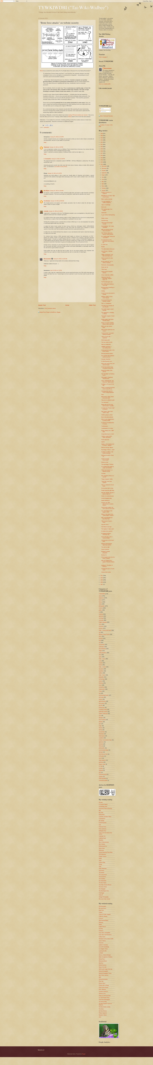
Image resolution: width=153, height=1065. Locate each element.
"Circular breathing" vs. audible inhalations (106, 202)
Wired (41, 70)
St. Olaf (100, 766)
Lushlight (101, 952)
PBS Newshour (102, 854)
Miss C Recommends (104, 842)
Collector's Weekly (103, 916)
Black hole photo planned (107, 417)
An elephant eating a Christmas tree (106, 534)
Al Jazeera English (103, 804)
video (100, 604)
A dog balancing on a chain (107, 434)
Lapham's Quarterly (103, 944)
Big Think (101, 812)
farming (100, 729)
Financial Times (102, 826)
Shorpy (100, 864)
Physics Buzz (102, 983)
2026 (101, 133)
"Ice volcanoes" (105, 402)
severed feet (102, 731)
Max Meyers (47, 190)
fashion (100, 664)
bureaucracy (101, 707)
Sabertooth (103, 212)
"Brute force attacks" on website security (106, 470)
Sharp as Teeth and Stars (105, 995)
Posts (102, 108)
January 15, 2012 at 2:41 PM (57, 136)
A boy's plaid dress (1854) (107, 275)
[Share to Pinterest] (52, 125)
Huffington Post (102, 830)
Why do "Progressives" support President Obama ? (107, 562)
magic (100, 725)
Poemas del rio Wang (104, 985)
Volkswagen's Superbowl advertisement (107, 378)
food (100, 640)
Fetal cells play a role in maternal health (106, 537)
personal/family (102, 648)
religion (100, 650)
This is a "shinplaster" (106, 303)
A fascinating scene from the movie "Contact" (108, 558)
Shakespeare (102, 735)
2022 (101, 142)
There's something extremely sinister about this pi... (108, 388)
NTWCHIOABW (102, 778)
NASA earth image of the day (105, 969)
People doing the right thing (107, 490)
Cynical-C (101, 918)
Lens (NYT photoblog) (104, 946)
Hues (102, 394)
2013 (101, 162)
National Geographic (103, 971)
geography (101, 677)
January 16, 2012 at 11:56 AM (60, 258)
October (104, 170)
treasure (101, 699)
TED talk (101, 746)
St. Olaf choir (104, 244)
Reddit (100, 858)
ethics (100, 636)
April (103, 183)
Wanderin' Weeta (103, 1015)
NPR (100, 977)
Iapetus (103, 441)
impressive (101, 597)
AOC (100, 772)
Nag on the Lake (102, 967)
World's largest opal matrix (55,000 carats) (107, 320)
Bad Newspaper (102, 906)
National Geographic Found (105, 973)
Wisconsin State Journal (104, 899)
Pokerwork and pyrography (107, 265)
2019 (101, 148)
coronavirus (101, 687)
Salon (100, 860)
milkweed (101, 770)
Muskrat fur (104, 555)
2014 (101, 159)
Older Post (92, 305)
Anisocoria (103, 207)
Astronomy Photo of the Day (105, 808)
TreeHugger (101, 893)
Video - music (102, 658)
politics (100, 610)
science (100, 608)
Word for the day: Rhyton (107, 447)
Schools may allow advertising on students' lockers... (107, 504)
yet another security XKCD (61, 166)
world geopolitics (102, 652)
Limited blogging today (106, 498)
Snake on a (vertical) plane (107, 496)
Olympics (101, 717)
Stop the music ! (105, 524)
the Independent (102, 880)
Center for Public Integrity (105, 914)
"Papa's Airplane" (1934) (106, 479)
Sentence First (102, 993)
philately (101, 721)
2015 (101, 157)
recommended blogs (103, 750)
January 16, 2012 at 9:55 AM (57, 200)
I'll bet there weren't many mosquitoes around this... (107, 367)
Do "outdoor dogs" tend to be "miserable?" (108, 237)
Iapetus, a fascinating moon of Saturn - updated (107, 444)
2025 (101, 135)
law (99, 693)
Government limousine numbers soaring (106, 300)
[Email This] (46, 125)
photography (101, 606)
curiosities (101, 620)
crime (100, 660)
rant (100, 642)
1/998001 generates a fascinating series (106, 347)
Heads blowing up (105, 500)
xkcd (100, 1017)
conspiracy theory (103, 709)
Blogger (83, 1054)
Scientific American (103, 991)
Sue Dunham (47, 200)
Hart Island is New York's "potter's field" (107, 412)
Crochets (103, 473)
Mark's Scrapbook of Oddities (105, 957)
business (101, 628)
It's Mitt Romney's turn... (107, 361)
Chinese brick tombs (106, 572)
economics (101, 626)
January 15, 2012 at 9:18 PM (58, 158)
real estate (101, 697)
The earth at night (105, 547)
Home (67, 305)
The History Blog (103, 1001)
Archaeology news (103, 806)
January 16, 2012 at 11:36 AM (56, 211)
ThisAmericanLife (103, 774)
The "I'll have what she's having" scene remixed (107, 233)
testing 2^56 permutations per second (77, 115)
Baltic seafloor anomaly (106, 199)
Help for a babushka (106, 344)
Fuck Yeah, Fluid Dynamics (105, 934)
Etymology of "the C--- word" (108, 449)
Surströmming (104, 220)
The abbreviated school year (107, 249)
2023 (101, 140)
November (104, 168)
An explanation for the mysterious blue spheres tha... (107, 241)
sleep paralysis (102, 760)
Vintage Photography (103, 897)
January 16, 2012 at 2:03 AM (56, 190)
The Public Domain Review (105, 884)
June (103, 179)
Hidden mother (104, 218)
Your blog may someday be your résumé (107, 306)
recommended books (103, 695)
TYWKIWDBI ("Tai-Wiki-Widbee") (73, 7)
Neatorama (101, 733)
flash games (101, 703)
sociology (101, 618)
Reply (45, 142)
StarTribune (101, 870)
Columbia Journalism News (105, 816)
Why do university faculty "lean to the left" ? (107, 230)
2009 (101, 580)
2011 (101, 575)
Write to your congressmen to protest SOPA (107, 420)
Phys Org (101, 981)
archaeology (101, 679)
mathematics (102, 689)
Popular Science (102, 856)
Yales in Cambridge (105, 204)
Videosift (101, 895)
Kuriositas (101, 942)
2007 (101, 584)
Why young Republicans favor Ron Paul (107, 518)
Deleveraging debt (105, 340)
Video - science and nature (105, 630)
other (100, 654)
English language (103, 622)
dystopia (101, 752)
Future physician (105, 439)
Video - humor (102, 675)
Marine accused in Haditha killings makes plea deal (107, 323)
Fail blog (101, 928)
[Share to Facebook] (50, 125)
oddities (100, 673)
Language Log (102, 836)
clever (100, 624)
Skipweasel (46, 147)
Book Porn (101, 910)
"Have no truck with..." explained (106, 337)
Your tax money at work (106, 342)
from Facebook (102, 719)
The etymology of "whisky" (107, 464)
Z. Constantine (47, 158)
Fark (100, 824)
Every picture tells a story (107, 488)
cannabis (101, 768)
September (104, 172)
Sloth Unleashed (102, 868)
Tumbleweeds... (105, 426)
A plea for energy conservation (105, 459)
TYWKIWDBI (102, 593)
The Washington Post (104, 890)
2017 (101, 153)
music (100, 685)
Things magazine (103, 1013)
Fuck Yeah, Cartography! (104, 932)
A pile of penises (105, 549)
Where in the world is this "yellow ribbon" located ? (107, 515)
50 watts (101, 802)
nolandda (46, 211)
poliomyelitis (102, 748)
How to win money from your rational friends (108, 364)
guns (100, 723)
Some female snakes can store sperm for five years (107, 508)
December (104, 166)
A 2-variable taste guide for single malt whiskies (107, 467)
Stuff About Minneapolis (104, 999)
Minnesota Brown (103, 961)
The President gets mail (106, 281)
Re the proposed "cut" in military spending (107, 262)
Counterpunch (102, 818)
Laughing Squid (102, 838)
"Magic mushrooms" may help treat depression (107, 255)
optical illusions (102, 701)
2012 (101, 164)
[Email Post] (43, 125)
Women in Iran (104, 462)
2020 (101, 146)
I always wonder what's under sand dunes (106, 437)
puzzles (100, 705)
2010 (101, 577)
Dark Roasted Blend (103, 920)
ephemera (101, 616)
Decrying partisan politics (107, 353)
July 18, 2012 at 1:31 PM (56, 270)
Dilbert (100, 924)
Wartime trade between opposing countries (106, 544)
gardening (101, 762)
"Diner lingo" (104, 269)
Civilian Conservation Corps (105, 740)
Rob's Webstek (102, 989)
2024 (101, 137)
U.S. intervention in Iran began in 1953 (106, 511)
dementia (101, 744)
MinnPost (101, 963)
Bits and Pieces (102, 908)
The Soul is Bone (103, 886)
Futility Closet (102, 936)
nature (100, 596)
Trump (100, 691)
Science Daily (102, 862)
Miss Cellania (102, 844)
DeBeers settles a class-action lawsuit (107, 297)
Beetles (103, 246)
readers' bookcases (103, 713)
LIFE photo (101, 756)
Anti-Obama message (106, 526)
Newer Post (42, 305)
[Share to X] (49, 125)
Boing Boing (101, 814)
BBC (100, 810)
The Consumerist (103, 874)
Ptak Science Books (103, 987)
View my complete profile (104, 84)
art (99, 612)
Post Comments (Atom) (50, 308)
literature (101, 638)
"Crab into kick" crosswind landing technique (107, 334)
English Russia (102, 926)
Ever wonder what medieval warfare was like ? (107, 356)
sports (100, 656)
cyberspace (46, 127)
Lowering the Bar (103, 951)
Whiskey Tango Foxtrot (104, 634)
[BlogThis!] (47, 125)
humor (100, 599)
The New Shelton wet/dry (104, 1006)
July (103, 177)
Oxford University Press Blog (105, 852)
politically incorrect (103, 711)
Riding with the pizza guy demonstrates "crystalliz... (108, 405)
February (104, 188)
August (103, 175)
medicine (101, 614)
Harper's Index (102, 764)
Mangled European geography (105, 552)
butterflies (101, 671)
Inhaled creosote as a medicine (106, 193)
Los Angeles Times (103, 948)
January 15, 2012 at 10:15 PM (55, 173)
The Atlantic (101, 872)
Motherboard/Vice (103, 846)
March (103, 186)
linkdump (101, 683)
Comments (103, 111)
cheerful (100, 662)
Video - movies (102, 666)
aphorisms (101, 742)
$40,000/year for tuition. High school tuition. (108, 196)
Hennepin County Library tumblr (106, 938)
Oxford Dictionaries (103, 979)
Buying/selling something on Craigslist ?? (107, 288)
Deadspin (101, 922)
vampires (101, 776)
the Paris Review (103, 1011)
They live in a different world (107, 400)
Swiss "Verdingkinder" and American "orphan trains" (107, 381)
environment (101, 644)
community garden (103, 780)
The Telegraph (102, 888)
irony (100, 715)
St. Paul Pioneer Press (104, 997)
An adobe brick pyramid (106, 531)
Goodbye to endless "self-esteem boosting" (107, 452)
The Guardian (102, 878)
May (103, 181)
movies (100, 681)
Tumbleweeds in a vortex (107, 428)
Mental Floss (102, 959)
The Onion (101, 1009)
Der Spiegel (101, 820)
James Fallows (102, 940)
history (100, 602)
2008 (101, 582)
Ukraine (100, 727)
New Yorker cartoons (103, 975)
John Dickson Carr (103, 754)
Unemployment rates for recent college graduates (107, 391)
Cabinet (100, 912)
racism (100, 758)
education (101, 668)
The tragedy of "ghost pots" (107, 529)
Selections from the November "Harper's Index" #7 (106, 278)
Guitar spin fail (104, 267)
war (99, 632)
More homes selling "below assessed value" (107, 397)
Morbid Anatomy (102, 965)
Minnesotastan (47, 258)
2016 (101, 155)
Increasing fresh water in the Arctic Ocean (107, 350)
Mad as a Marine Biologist (105, 955)
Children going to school (106, 414)
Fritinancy (101, 930)
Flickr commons (102, 828)
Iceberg (103, 291)
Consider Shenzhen (105, 359)
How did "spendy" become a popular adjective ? (107, 493)
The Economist (102, 876)
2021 (101, 144)
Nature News (102, 848)
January (104, 190)
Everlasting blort (102, 822)
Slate (100, 866)
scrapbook (101, 737)
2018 (101, 151)
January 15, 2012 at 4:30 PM (56, 147)
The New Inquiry (102, 882)
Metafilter (101, 840)
